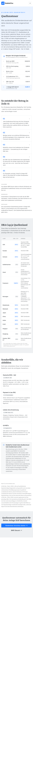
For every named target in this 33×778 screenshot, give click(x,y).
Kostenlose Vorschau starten (15, 525)
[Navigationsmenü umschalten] (30, 3)
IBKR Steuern (15, 530)
